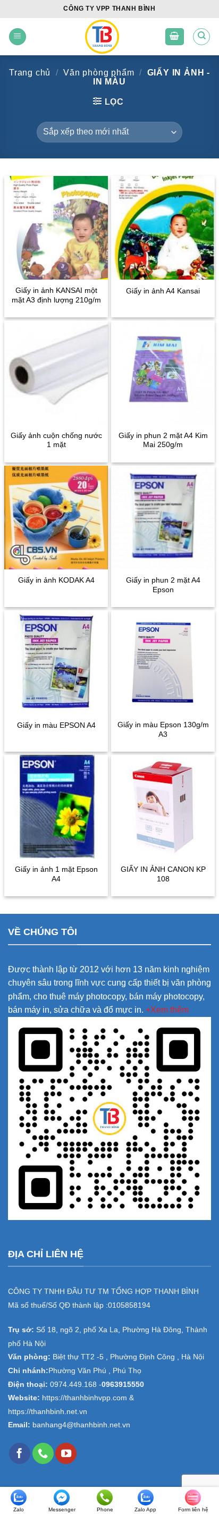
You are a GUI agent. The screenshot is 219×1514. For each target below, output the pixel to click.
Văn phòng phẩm (98, 72)
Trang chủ (29, 72)
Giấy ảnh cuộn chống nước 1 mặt (56, 440)
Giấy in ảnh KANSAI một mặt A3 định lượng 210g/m (56, 295)
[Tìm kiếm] (201, 36)
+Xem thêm (167, 1009)
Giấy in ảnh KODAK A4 (56, 580)
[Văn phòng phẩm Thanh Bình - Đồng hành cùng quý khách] (101, 36)
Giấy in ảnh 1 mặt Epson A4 (56, 874)
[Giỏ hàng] (174, 37)
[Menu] (17, 37)
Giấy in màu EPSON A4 (56, 725)
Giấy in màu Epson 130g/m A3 (163, 729)
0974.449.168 (73, 1385)
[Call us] (43, 1453)
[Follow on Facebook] (19, 1453)
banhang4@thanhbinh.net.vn (81, 1425)
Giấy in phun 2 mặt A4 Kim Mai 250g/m (163, 440)
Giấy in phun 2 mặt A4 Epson (163, 585)
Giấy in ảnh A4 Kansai (163, 291)
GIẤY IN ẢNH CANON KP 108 (163, 874)
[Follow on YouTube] (66, 1453)
